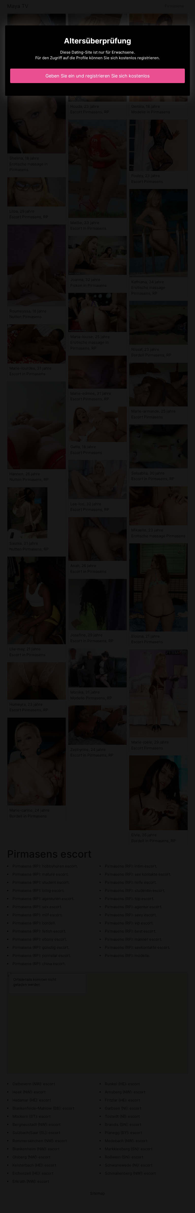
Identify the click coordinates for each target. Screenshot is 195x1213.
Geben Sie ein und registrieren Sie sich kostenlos (97, 75)
